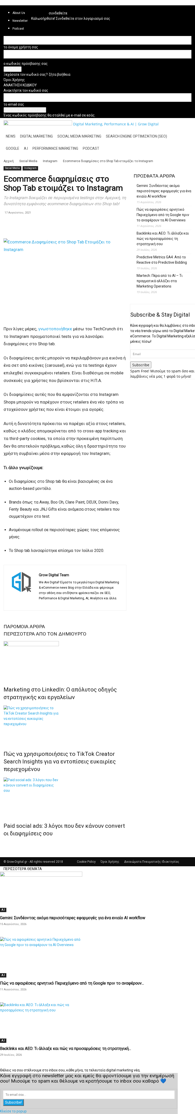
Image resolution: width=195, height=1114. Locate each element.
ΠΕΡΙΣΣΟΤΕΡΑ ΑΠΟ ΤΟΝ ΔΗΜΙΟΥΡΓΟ (45, 634)
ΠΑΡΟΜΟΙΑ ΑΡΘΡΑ (24, 626)
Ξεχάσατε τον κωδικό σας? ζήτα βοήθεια (37, 74)
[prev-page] (5, 844)
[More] (32, 224)
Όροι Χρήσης (14, 80)
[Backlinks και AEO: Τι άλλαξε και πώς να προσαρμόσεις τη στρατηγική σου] (97, 1022)
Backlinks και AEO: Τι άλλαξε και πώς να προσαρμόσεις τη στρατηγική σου (163, 238)
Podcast (91, 148)
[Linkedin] (37, 9)
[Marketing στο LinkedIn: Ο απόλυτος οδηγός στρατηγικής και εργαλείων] (65, 660)
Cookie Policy (86, 861)
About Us (18, 13)
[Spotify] (43, 9)
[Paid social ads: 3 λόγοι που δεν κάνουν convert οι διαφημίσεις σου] (65, 796)
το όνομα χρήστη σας (21, 47)
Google (12, 148)
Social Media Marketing (79, 136)
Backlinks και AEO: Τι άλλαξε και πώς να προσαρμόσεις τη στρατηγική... (65, 1048)
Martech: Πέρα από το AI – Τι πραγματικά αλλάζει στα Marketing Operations (160, 281)
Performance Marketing (55, 148)
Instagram (50, 161)
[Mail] (61, 603)
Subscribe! (13, 1102)
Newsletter (20, 21)
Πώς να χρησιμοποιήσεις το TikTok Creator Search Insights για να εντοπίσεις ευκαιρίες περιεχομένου (60, 761)
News (10, 136)
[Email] (20, 224)
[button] (185, 124)
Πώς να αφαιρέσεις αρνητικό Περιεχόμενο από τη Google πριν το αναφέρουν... (72, 983)
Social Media (28, 161)
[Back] (50, 8)
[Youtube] (79, 603)
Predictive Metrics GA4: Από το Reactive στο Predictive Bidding (162, 259)
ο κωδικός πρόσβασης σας (26, 64)
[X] (70, 603)
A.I (26, 148)
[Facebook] (43, 603)
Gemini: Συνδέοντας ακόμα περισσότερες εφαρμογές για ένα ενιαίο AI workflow (164, 191)
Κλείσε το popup (13, 1111)
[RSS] (40, 9)
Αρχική (9, 161)
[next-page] (7, 844)
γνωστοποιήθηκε (55, 328)
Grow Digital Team (54, 575)
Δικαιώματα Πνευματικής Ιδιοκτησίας (151, 861)
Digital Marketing (36, 136)
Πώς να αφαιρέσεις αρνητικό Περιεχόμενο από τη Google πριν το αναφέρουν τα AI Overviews (163, 214)
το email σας (14, 104)
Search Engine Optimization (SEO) (136, 136)
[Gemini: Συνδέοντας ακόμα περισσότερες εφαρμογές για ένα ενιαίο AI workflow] (97, 892)
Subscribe (140, 364)
